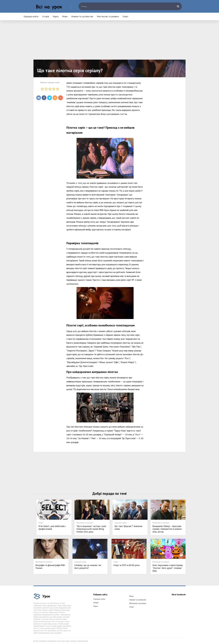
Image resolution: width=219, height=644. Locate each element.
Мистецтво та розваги (108, 16)
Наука (55, 16)
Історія (45, 16)
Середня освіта (31, 16)
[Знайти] (178, 6)
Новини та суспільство (82, 16)
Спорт (125, 16)
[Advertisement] (109, 42)
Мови (64, 16)
